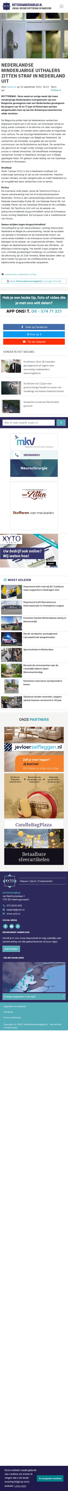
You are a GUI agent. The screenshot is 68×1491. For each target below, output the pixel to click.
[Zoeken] (61, 423)
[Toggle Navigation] (61, 6)
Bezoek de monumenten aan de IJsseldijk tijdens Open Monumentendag (40, 668)
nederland (23, 274)
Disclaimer (8, 1012)
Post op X (35, 334)
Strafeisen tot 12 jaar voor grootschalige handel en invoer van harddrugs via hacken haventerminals (44, 387)
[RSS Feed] (18, 926)
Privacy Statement (12, 1017)
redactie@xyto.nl (15, 909)
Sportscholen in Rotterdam (38, 649)
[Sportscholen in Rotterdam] (11, 655)
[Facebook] (6, 926)
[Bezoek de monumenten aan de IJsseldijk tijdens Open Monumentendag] (11, 671)
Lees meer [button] (20, 1486)
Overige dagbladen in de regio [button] (20, 996)
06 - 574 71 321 (46, 311)
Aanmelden (11, 948)
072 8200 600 (14, 905)
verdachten (11, 274)
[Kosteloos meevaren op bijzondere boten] (11, 686)
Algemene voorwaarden (14, 1006)
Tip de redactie (36, 341)
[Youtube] (12, 926)
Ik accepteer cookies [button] (50, 1478)
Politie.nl (56, 90)
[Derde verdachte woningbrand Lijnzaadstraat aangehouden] (11, 639)
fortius (33, 274)
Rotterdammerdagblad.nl (27, 5)
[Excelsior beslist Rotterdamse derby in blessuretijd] (11, 623)
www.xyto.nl (13, 913)
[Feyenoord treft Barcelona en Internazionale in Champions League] (11, 607)
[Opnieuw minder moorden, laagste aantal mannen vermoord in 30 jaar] (11, 702)
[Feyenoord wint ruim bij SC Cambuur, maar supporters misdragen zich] (11, 592)
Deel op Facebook (36, 327)
